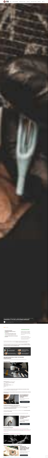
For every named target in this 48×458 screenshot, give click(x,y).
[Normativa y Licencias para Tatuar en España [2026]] (10, 350)
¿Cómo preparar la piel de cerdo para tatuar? (15, 433)
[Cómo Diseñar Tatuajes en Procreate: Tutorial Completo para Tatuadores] (24, 350)
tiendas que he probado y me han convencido (18, 428)
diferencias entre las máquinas (10, 382)
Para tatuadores (6, 318)
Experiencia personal (13, 318)
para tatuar (6, 383)
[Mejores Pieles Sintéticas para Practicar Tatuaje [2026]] (24, 353)
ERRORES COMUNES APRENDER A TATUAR (25, 424)
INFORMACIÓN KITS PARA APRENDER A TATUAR (24, 402)
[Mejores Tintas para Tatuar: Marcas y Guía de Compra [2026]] (10, 353)
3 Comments (20, 321)
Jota (6, 321)
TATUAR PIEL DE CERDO (24, 455)
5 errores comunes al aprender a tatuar (10, 334)
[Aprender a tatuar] (6, 2)
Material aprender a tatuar (28, 318)
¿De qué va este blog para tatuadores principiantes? (10, 332)
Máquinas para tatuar (20, 318)
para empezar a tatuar (9, 381)
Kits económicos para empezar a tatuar (10, 333)
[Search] (43, 1)
